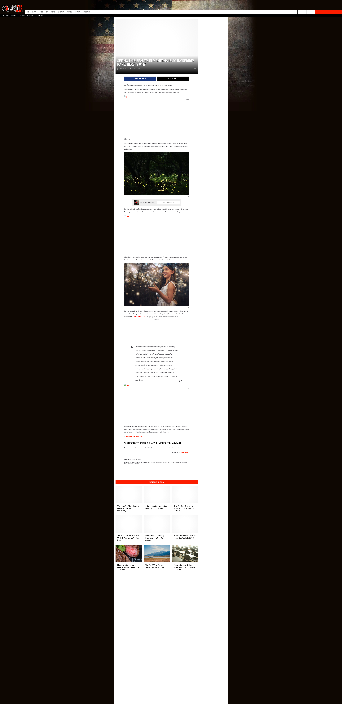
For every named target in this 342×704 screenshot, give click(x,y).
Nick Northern (185, 452)
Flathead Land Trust (140, 317)
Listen (41, 12)
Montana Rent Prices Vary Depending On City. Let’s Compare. (154, 538)
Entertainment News (156, 462)
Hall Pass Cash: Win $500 (26, 15)
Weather (69, 12)
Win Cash (13, 15)
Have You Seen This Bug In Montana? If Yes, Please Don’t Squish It (184, 508)
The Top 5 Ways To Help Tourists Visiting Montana (154, 566)
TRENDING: (6, 15)
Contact (77, 12)
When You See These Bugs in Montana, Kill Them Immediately (128, 508)
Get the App (39, 15)
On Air (34, 12)
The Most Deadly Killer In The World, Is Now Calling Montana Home (128, 538)
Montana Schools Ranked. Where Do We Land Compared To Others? (184, 567)
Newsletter (86, 12)
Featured (164, 462)
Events (53, 12)
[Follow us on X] (308, 12)
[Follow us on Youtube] (313, 12)
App (47, 12)
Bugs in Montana (136, 459)
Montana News (177, 462)
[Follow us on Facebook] (304, 12)
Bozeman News (145, 462)
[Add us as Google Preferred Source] (300, 12)
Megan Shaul (124, 68)
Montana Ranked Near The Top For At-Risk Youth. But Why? (184, 537)
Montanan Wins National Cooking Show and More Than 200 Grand (128, 567)
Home (27, 12)
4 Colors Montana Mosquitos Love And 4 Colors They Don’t (156, 507)
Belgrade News (136, 462)
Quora (141, 436)
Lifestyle (170, 462)
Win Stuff (61, 12)
